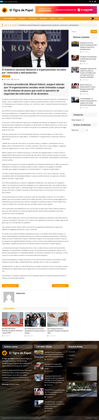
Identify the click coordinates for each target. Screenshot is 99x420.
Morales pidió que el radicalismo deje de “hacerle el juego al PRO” (12, 331)
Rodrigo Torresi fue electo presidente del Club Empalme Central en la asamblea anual (88, 46)
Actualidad (43, 18)
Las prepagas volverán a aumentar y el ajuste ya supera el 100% (57, 331)
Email (70, 362)
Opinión (52, 18)
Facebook (72, 352)
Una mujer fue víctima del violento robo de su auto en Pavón (88, 59)
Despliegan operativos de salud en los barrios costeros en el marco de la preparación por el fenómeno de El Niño (88, 73)
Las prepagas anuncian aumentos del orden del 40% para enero (61, 286)
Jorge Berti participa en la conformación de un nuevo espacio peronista (12, 286)
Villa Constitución (9, 18)
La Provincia (32, 18)
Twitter (71, 359)
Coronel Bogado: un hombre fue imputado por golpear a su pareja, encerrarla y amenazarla (88, 102)
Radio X (61, 18)
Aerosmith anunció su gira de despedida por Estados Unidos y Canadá (35, 331)
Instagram (72, 355)
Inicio (95, 418)
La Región (21, 18)
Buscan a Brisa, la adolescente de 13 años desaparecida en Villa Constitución (87, 88)
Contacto (89, 418)
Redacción (17, 79)
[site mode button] (92, 19)
